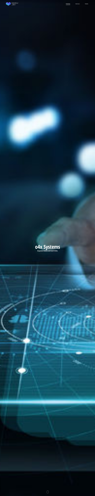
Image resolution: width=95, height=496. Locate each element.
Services (77, 3)
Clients (86, 3)
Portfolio (68, 3)
